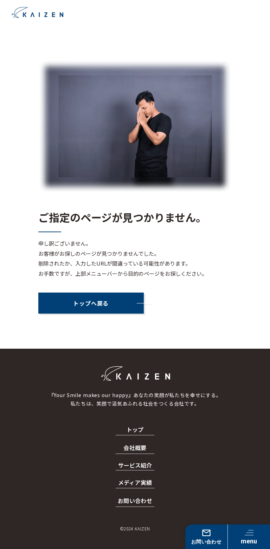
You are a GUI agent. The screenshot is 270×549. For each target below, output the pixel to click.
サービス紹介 (135, 465)
